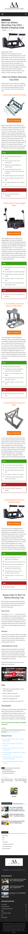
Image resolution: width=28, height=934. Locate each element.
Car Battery (5, 842)
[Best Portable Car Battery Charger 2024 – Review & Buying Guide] (5, 881)
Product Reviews (6, 848)
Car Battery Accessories (10, 17)
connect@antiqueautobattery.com (17, 870)
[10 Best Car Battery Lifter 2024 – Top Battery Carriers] (5, 815)
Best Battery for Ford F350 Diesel (18, 893)
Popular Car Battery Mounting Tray (8, 771)
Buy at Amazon (14, 120)
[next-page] (5, 828)
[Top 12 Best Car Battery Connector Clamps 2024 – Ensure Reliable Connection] (5, 809)
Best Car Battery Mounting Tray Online (13, 768)
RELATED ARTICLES (6, 803)
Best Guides (5, 835)
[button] (2, 14)
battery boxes (12, 614)
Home (2, 17)
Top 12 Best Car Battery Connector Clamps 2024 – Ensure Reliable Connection (17, 809)
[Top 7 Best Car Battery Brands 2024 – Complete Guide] (5, 887)
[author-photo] (14, 794)
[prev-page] (2, 828)
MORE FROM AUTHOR (18, 803)
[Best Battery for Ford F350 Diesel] (5, 894)
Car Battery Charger (7, 846)
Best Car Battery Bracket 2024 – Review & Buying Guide (21, 780)
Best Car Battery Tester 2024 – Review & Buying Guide (7, 780)
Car (3, 840)
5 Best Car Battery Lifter (13, 732)
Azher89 (4, 30)
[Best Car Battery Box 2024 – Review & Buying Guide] (5, 822)
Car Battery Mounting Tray (7, 769)
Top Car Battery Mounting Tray (8, 773)
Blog (3, 837)
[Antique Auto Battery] (14, 6)
